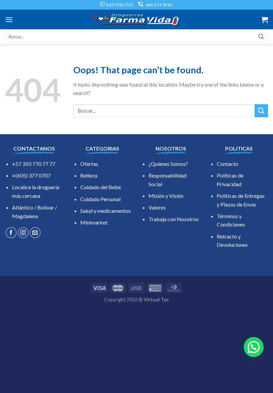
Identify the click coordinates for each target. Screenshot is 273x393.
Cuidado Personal (100, 199)
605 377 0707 (159, 4)
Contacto (227, 164)
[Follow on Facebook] (11, 232)
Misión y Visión (165, 196)
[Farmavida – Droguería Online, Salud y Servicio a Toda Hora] (136, 19)
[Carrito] (264, 19)
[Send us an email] (35, 232)
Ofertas (89, 164)
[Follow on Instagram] (23, 232)
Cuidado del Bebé (100, 187)
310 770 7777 (119, 4)
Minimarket (94, 222)
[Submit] (261, 36)
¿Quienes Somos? (168, 164)
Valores (157, 207)
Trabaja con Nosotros (173, 219)
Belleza (88, 175)
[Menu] (9, 19)
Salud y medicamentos (105, 210)
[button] (254, 347)
